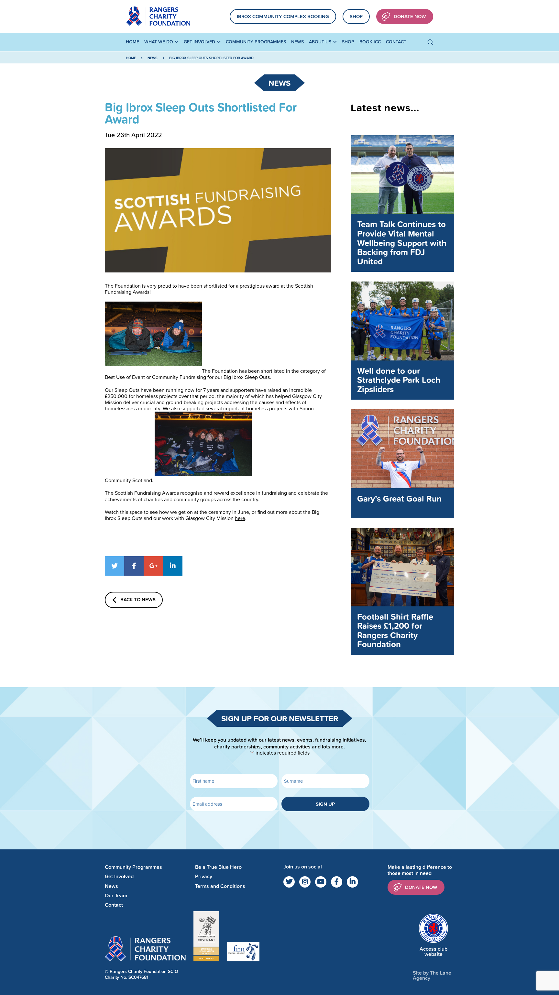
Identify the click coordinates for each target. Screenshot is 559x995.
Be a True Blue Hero (218, 867)
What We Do (158, 42)
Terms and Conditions (220, 886)
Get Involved (199, 42)
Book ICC (370, 42)
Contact (396, 42)
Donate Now (410, 16)
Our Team (116, 895)
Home (132, 42)
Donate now (421, 887)
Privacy (203, 876)
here (240, 518)
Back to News (138, 599)
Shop (356, 16)
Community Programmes (256, 42)
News (297, 42)
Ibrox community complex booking (283, 16)
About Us (320, 42)
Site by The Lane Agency (432, 975)
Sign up (325, 804)
